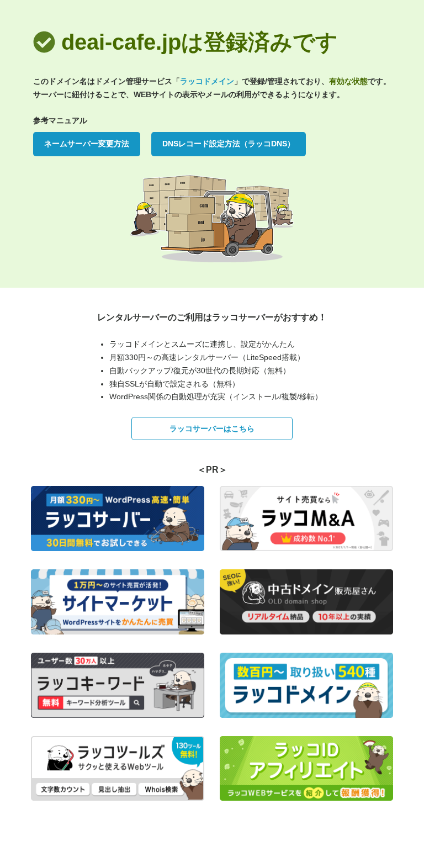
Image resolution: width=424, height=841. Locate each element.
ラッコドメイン (207, 81)
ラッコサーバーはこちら (212, 428)
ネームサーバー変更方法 (86, 143)
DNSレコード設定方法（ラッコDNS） (228, 143)
